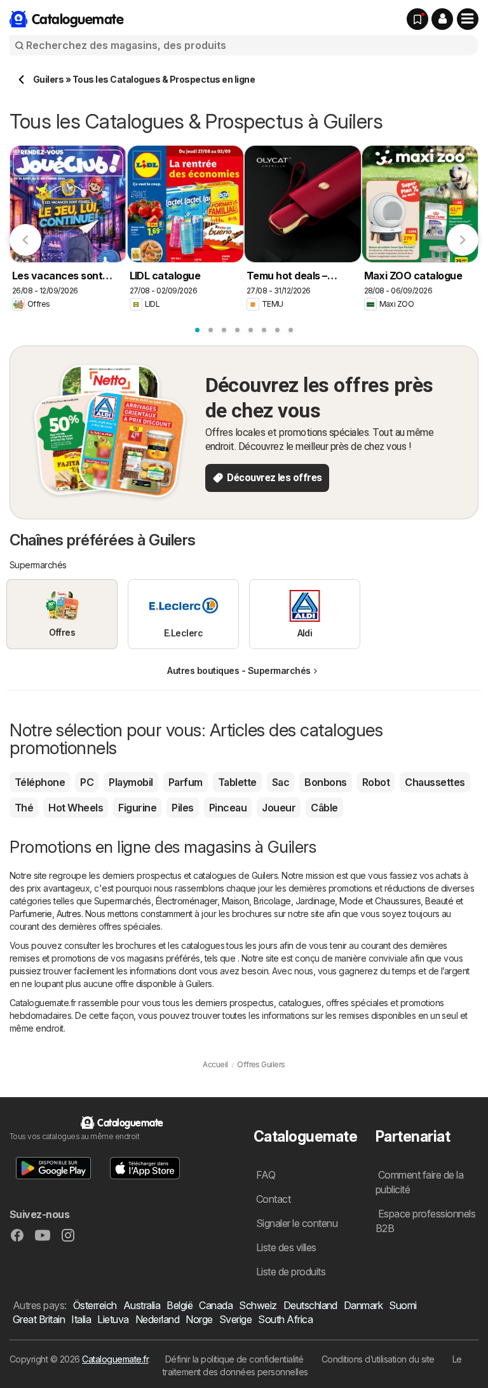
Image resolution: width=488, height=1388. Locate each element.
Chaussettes (434, 782)
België (179, 1305)
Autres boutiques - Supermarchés (238, 670)
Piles (182, 807)
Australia (141, 1305)
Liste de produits (290, 1271)
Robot (376, 782)
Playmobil (130, 782)
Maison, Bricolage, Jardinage (279, 900)
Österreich (95, 1305)
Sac (280, 782)
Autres (69, 913)
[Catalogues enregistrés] (417, 19)
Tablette (237, 782)
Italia (81, 1319)
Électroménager (186, 900)
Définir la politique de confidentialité (234, 1359)
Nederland (157, 1319)
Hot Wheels (75, 807)
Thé (24, 807)
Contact (273, 1199)
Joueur (278, 807)
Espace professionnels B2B (425, 1221)
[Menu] (467, 19)
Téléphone (40, 782)
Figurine (137, 807)
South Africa (285, 1319)
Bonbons (325, 782)
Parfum (185, 782)
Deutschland (310, 1305)
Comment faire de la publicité (419, 1182)
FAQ (265, 1174)
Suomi (402, 1305)
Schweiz (257, 1305)
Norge (199, 1319)
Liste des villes (286, 1247)
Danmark (363, 1305)
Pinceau (228, 807)
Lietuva (112, 1319)
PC (86, 782)
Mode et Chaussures (380, 900)
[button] (442, 19)
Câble (324, 807)
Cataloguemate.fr (115, 1359)
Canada (216, 1305)
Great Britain (39, 1319)
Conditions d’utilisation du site (378, 1359)
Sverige (235, 1319)
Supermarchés (122, 900)
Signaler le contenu (296, 1223)
